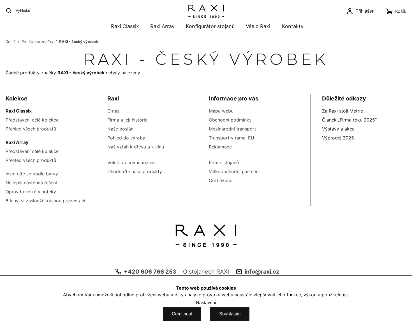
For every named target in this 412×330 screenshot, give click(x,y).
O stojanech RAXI (206, 271)
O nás (113, 111)
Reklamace (220, 147)
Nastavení (206, 302)
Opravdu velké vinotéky (31, 191)
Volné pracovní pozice (131, 162)
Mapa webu (221, 111)
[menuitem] (124, 26)
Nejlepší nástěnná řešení (31, 182)
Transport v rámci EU (231, 138)
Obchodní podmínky (230, 120)
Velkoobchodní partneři (234, 171)
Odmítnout (182, 313)
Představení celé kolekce (32, 120)
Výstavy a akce (338, 129)
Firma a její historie (127, 120)
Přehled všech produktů (31, 129)
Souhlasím (229, 313)
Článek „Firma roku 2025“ (349, 120)
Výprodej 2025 (338, 138)
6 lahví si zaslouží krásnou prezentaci (45, 200)
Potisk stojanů (224, 162)
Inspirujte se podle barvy (32, 174)
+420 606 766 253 (150, 271)
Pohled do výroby (126, 138)
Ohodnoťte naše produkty (134, 171)
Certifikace (220, 180)
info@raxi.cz (262, 271)
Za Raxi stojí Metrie (342, 111)
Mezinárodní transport (232, 129)
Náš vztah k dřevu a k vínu (135, 147)
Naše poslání (121, 129)
